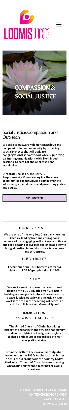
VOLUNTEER (34, 198)
